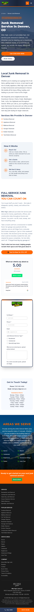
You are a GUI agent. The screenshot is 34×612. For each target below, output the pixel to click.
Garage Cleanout (5, 519)
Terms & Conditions (6, 573)
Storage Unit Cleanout (7, 523)
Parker (3, 544)
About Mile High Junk (6, 562)
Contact (3, 566)
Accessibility (4, 575)
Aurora (3, 539)
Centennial (4, 548)
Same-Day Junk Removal (7, 496)
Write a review (17, 275)
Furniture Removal (8, 119)
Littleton (3, 546)
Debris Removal (5, 501)
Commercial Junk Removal (8, 494)
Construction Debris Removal (8, 530)
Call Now (9, 610)
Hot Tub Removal (5, 517)
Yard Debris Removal (9, 135)
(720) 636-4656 (19, 386)
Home (4, 13)
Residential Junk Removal (8, 492)
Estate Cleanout (5, 526)
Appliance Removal (9, 122)
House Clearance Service (8, 499)
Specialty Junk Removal (7, 503)
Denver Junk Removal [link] (14, 13)
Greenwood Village (6, 553)
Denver (3, 542)
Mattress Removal (8, 125)
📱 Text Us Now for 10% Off (17, 252)
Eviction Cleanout (5, 528)
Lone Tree (4, 555)
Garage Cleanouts (8, 128)
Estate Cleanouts (8, 132)
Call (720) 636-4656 (17, 53)
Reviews (3, 564)
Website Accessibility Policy (22, 603)
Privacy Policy (5, 571)
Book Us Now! (17, 479)
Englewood (4, 550)
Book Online (25, 610)
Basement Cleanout (6, 521)
